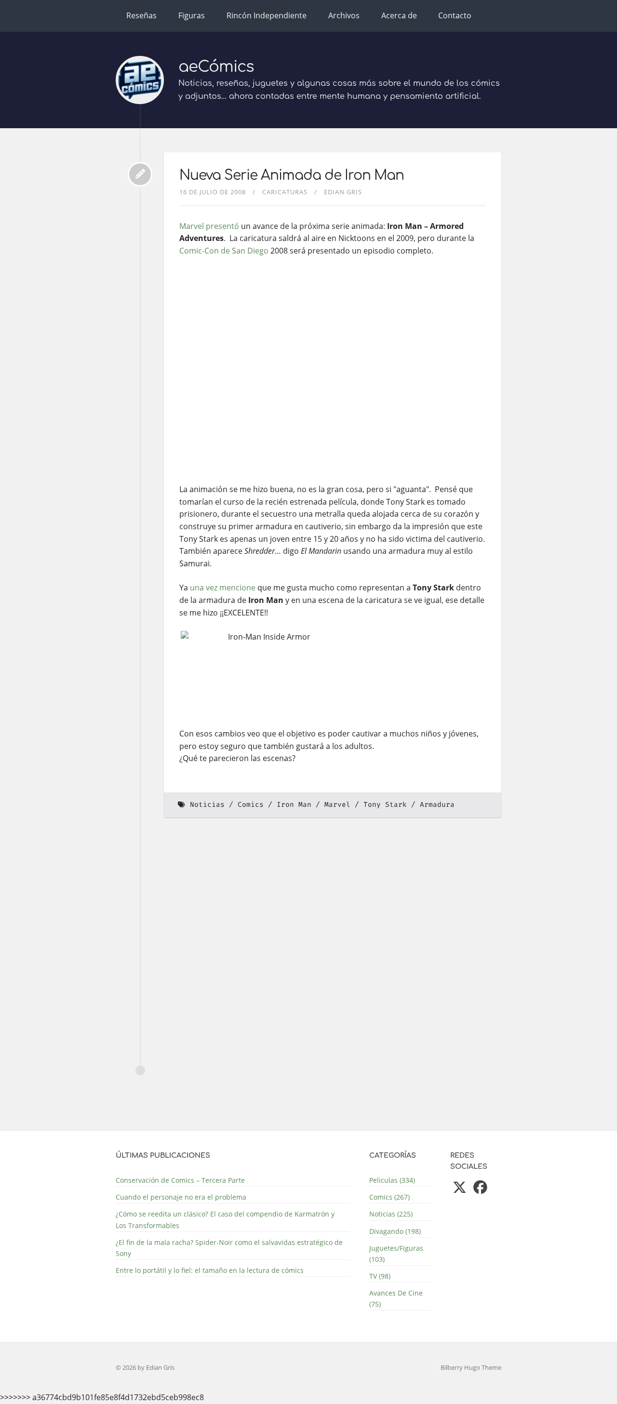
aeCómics (216, 67)
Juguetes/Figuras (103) (396, 1254)
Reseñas (141, 15)
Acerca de (399, 15)
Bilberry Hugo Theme (471, 1367)
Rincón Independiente (267, 15)
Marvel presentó (209, 226)
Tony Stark (385, 804)
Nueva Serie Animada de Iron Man (291, 175)
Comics (251, 804)
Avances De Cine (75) (396, 1298)
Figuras (191, 15)
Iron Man (294, 804)
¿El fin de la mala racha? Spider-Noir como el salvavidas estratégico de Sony (229, 1248)
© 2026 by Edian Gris (145, 1367)
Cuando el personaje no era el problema (181, 1197)
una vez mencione (222, 587)
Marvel (337, 804)
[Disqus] (332, 957)
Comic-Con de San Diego (223, 250)
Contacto (454, 15)
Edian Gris (343, 191)
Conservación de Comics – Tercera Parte (180, 1180)
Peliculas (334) (392, 1180)
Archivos (344, 15)
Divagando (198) (395, 1231)
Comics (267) (389, 1197)
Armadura (437, 804)
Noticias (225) (391, 1213)
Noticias (207, 804)
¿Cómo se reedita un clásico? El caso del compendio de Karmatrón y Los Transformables (225, 1219)
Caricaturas (285, 191)
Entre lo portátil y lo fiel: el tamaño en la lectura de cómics (210, 1270)
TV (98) (379, 1276)
